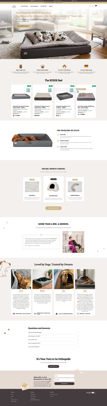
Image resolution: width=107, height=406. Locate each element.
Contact (12, 396)
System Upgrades (34, 6)
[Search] (90, 6)
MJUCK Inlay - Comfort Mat (85, 313)
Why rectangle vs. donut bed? (34, 336)
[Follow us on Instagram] (89, 393)
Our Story (51, 396)
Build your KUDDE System (53, 208)
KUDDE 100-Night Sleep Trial (35, 399)
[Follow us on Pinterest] (91, 393)
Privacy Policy (33, 394)
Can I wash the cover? (32, 339)
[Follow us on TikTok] (95, 393)
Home (12, 394)
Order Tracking (13, 401)
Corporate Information (54, 394)
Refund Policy (33, 398)
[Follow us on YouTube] (93, 393)
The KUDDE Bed (24, 6)
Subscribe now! (64, 383)
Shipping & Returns (14, 399)
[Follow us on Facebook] (87, 393)
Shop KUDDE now (53, 366)
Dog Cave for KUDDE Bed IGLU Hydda (66, 313)
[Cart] (95, 6)
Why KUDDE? (44, 6)
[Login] (92, 6)
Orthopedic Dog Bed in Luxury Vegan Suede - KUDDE (42, 107)
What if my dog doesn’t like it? (34, 343)
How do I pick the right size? (34, 346)
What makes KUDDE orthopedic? (35, 332)
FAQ (11, 398)
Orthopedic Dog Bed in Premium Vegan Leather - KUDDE (21, 107)
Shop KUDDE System (22, 26)
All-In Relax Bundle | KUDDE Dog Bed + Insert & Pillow (86, 107)
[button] (21, 113)
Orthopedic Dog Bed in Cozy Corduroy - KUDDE (63, 107)
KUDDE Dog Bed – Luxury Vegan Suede (23, 313)
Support (51, 6)
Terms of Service (33, 396)
